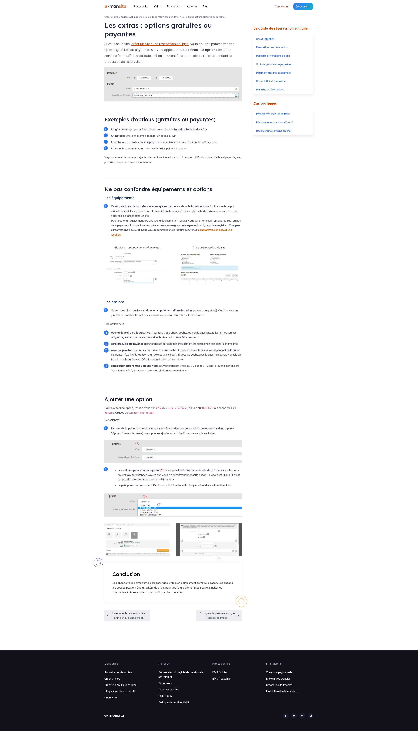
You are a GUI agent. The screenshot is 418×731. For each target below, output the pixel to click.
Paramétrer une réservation (272, 47)
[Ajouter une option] (137, 539)
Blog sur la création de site (119, 691)
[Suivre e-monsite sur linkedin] (311, 716)
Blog (205, 6)
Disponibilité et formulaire (270, 81)
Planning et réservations (270, 89)
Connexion (281, 6)
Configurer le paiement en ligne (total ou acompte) (217, 615)
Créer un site (303, 6)
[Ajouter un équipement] (137, 268)
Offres (158, 6)
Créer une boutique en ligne (120, 685)
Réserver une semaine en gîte (273, 130)
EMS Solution (220, 672)
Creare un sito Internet (279, 685)
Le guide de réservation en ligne (162, 17)
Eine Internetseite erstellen (281, 691)
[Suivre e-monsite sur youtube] (302, 716)
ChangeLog (111, 697)
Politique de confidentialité (173, 702)
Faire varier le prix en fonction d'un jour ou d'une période (128, 615)
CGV (170, 696)
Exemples (173, 6)
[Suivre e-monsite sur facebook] (286, 716)
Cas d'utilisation (265, 39)
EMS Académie (221, 678)
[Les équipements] (209, 268)
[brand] (116, 6)
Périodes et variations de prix (273, 55)
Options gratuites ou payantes (273, 64)
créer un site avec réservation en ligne (160, 44)
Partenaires (165, 683)
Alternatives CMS (168, 689)
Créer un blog (112, 678)
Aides (190, 6)
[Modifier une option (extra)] (209, 539)
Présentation (141, 6)
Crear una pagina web (279, 672)
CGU (161, 696)
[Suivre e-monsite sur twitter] (294, 716)
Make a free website (278, 678)
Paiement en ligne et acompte (273, 72)
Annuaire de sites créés (118, 672)
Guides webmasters (131, 17)
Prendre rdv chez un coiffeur (273, 113)
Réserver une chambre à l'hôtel (274, 122)
